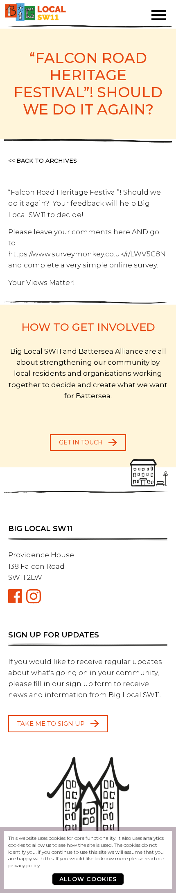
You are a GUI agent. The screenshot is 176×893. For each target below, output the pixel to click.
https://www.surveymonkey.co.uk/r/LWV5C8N (87, 254)
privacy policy (24, 865)
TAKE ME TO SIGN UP (51, 723)
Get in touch (81, 442)
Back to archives (46, 160)
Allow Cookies (88, 879)
